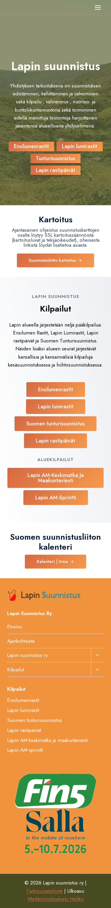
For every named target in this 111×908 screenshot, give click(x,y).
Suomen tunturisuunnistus (34, 720)
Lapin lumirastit (23, 710)
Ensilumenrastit (23, 700)
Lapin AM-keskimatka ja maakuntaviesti (47, 740)
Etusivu (14, 626)
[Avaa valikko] (97, 7)
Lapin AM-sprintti (25, 749)
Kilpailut (15, 669)
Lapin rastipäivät (24, 730)
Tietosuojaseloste (44, 890)
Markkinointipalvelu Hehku (55, 898)
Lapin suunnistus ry (27, 655)
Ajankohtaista (20, 640)
